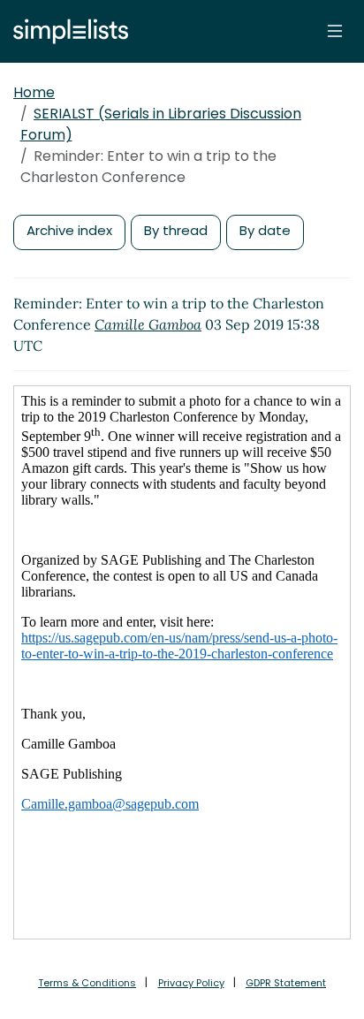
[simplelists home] (66, 31)
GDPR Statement (286, 983)
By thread (176, 230)
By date (265, 230)
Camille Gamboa (148, 324)
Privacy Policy (191, 983)
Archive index (69, 230)
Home (34, 92)
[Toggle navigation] (335, 31)
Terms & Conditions (87, 983)
